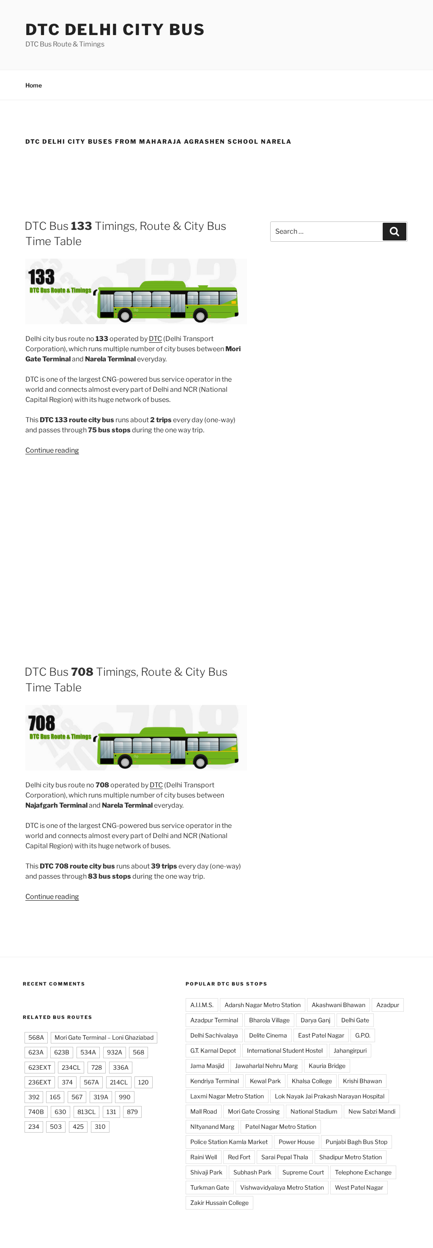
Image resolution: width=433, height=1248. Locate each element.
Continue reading (52, 450)
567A (91, 1082)
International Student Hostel (285, 1050)
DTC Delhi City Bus (115, 29)
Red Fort (239, 1157)
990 (125, 1097)
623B (61, 1052)
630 (60, 1111)
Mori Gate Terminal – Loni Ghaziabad (104, 1037)
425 (78, 1126)
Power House (297, 1141)
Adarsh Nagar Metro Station (263, 1004)
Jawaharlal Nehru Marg (266, 1065)
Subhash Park (252, 1172)
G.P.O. (362, 1035)
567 (76, 1097)
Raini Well (203, 1157)
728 (96, 1067)
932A (114, 1052)
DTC (155, 339)
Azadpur (387, 1004)
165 (55, 1097)
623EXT (39, 1067)
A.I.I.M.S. (202, 1004)
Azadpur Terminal (214, 1020)
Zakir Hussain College (219, 1202)
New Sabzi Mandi (371, 1111)
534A (88, 1052)
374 (67, 1082)
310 (100, 1126)
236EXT (39, 1082)
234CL (71, 1067)
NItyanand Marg (212, 1126)
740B (36, 1111)
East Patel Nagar (321, 1035)
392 (33, 1097)
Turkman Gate (209, 1187)
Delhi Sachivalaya (214, 1035)
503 (56, 1126)
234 (33, 1126)
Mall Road (203, 1111)
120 (143, 1082)
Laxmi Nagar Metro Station (227, 1096)
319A (100, 1097)
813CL (86, 1111)
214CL (119, 1082)
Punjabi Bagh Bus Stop (356, 1141)
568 (138, 1052)
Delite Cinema (268, 1035)
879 (132, 1111)
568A (36, 1037)
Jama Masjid (207, 1065)
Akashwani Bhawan (338, 1004)
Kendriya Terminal (214, 1080)
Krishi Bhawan (362, 1080)
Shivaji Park (206, 1172)
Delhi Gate (355, 1020)
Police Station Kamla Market (229, 1141)
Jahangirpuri (350, 1050)
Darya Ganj (315, 1020)
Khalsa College (312, 1080)
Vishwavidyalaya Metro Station (282, 1187)
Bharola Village (269, 1020)
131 (111, 1111)
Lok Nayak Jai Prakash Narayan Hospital (329, 1096)
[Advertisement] (216, 179)
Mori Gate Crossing (254, 1111)
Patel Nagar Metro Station (280, 1126)
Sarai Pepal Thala (284, 1157)
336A (121, 1067)
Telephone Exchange (363, 1172)
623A (36, 1052)
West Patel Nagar (359, 1187)
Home (33, 85)
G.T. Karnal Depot (213, 1050)
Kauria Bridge (327, 1065)
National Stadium (313, 1111)
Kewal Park (265, 1080)
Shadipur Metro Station (350, 1157)
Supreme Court (303, 1172)
